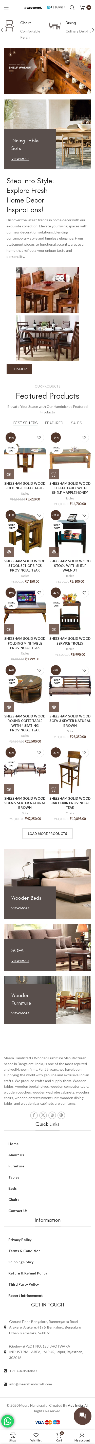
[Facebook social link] (34, 1115)
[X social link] (43, 1115)
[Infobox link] (25, 30)
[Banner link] (47, 134)
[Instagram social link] (52, 1115)
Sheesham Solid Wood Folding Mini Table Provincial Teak (25, 643)
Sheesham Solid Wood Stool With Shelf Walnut (70, 565)
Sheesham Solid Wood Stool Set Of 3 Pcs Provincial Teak (25, 565)
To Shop (19, 369)
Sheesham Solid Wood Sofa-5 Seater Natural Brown (25, 803)
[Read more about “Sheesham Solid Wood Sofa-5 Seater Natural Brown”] (9, 789)
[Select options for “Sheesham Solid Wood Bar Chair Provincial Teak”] (54, 789)
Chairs (70, 813)
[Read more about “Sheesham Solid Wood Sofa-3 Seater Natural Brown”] (54, 707)
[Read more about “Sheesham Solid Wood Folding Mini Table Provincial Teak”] (9, 629)
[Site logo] (33, 7)
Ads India (75, 1405)
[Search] (72, 8)
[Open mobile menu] (6, 8)
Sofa (70, 731)
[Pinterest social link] (61, 1115)
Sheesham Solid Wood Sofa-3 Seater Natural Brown (70, 720)
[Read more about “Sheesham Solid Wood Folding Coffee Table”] (9, 474)
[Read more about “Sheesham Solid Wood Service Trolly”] (54, 629)
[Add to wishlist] (39, 437)
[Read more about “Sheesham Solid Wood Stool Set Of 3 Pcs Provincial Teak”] (9, 552)
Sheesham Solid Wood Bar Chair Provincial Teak (70, 803)
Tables (25, 493)
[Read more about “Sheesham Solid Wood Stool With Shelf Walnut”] (54, 552)
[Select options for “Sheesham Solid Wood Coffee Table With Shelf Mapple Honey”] (54, 474)
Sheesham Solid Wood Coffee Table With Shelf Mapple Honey (70, 488)
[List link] (47, 1371)
